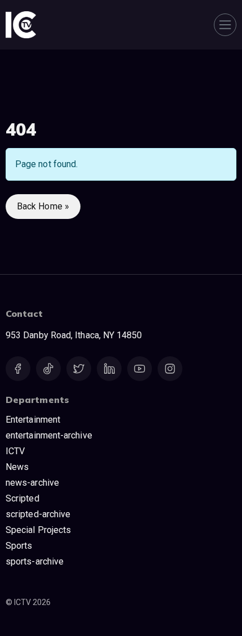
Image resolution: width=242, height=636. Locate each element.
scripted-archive (38, 514)
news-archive (32, 482)
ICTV (15, 451)
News (17, 467)
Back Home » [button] (43, 206)
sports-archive (35, 561)
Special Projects (38, 530)
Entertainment (33, 419)
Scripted (22, 498)
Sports (19, 545)
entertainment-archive (49, 435)
